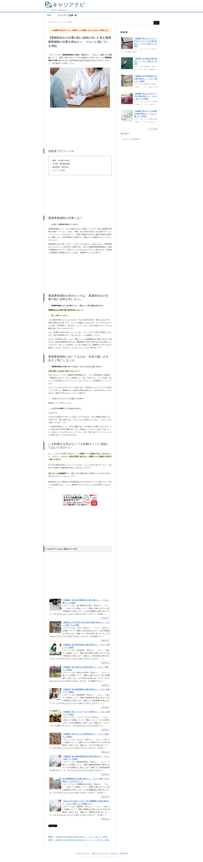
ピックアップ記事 (128, 139)
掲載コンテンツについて (100, 853)
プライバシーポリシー (83, 853)
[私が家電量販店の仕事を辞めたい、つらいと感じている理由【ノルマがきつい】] (55, 789)
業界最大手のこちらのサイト (59, 476)
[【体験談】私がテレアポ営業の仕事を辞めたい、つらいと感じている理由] (127, 120)
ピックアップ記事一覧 (67, 15)
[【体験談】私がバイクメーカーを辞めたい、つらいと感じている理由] (55, 722)
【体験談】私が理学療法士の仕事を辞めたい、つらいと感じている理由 (145, 78)
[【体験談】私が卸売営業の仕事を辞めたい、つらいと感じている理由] (55, 655)
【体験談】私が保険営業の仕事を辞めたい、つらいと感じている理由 (82, 840)
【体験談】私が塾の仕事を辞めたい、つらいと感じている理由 (145, 61)
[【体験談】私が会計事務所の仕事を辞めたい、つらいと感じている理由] (55, 610)
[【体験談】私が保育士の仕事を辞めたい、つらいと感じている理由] (55, 677)
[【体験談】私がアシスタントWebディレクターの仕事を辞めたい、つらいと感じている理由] (127, 48)
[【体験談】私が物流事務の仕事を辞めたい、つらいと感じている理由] (55, 700)
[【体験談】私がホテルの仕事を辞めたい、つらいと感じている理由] (55, 744)
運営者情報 (124, 853)
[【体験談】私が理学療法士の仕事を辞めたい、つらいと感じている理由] (127, 85)
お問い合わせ (114, 853)
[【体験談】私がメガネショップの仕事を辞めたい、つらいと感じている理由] (127, 103)
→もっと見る (153, 129)
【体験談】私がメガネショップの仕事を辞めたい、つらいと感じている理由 (145, 96)
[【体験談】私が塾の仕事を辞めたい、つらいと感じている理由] (127, 68)
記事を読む (105, 618)
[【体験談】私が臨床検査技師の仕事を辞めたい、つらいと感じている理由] (55, 767)
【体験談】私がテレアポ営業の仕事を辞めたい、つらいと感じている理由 (145, 113)
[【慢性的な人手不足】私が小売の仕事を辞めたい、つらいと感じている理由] (55, 633)
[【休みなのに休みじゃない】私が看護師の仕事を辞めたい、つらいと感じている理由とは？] (55, 811)
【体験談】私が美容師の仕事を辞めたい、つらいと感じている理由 (81, 837)
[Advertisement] (80, 127)
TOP (49, 15)
